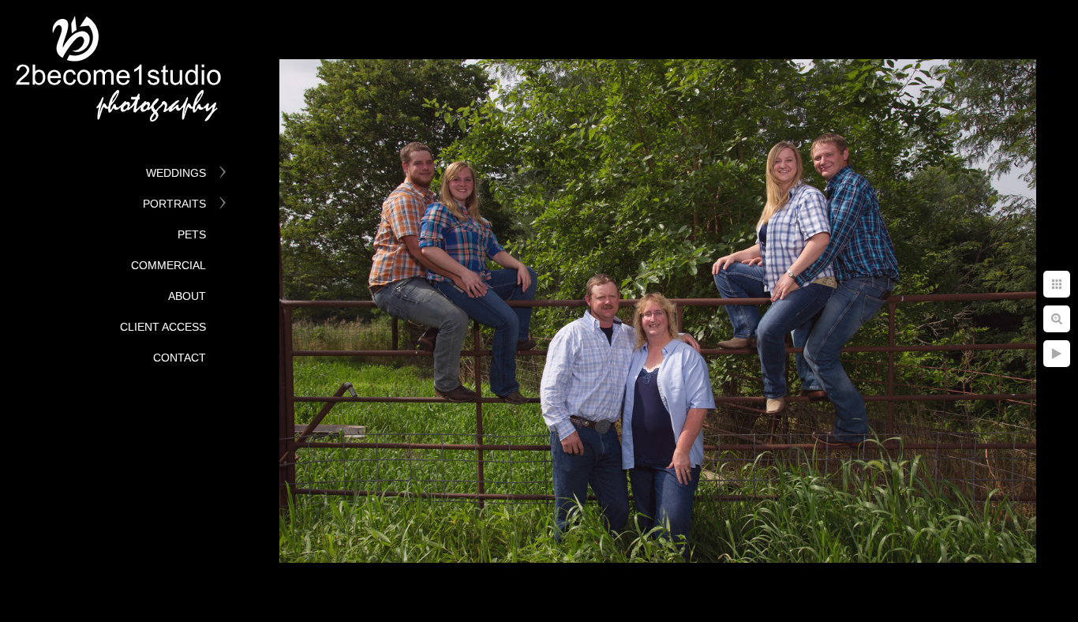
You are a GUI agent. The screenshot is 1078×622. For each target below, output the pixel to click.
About (187, 296)
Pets (192, 234)
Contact (179, 357)
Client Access (163, 326)
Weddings (176, 173)
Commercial (168, 265)
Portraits (174, 203)
